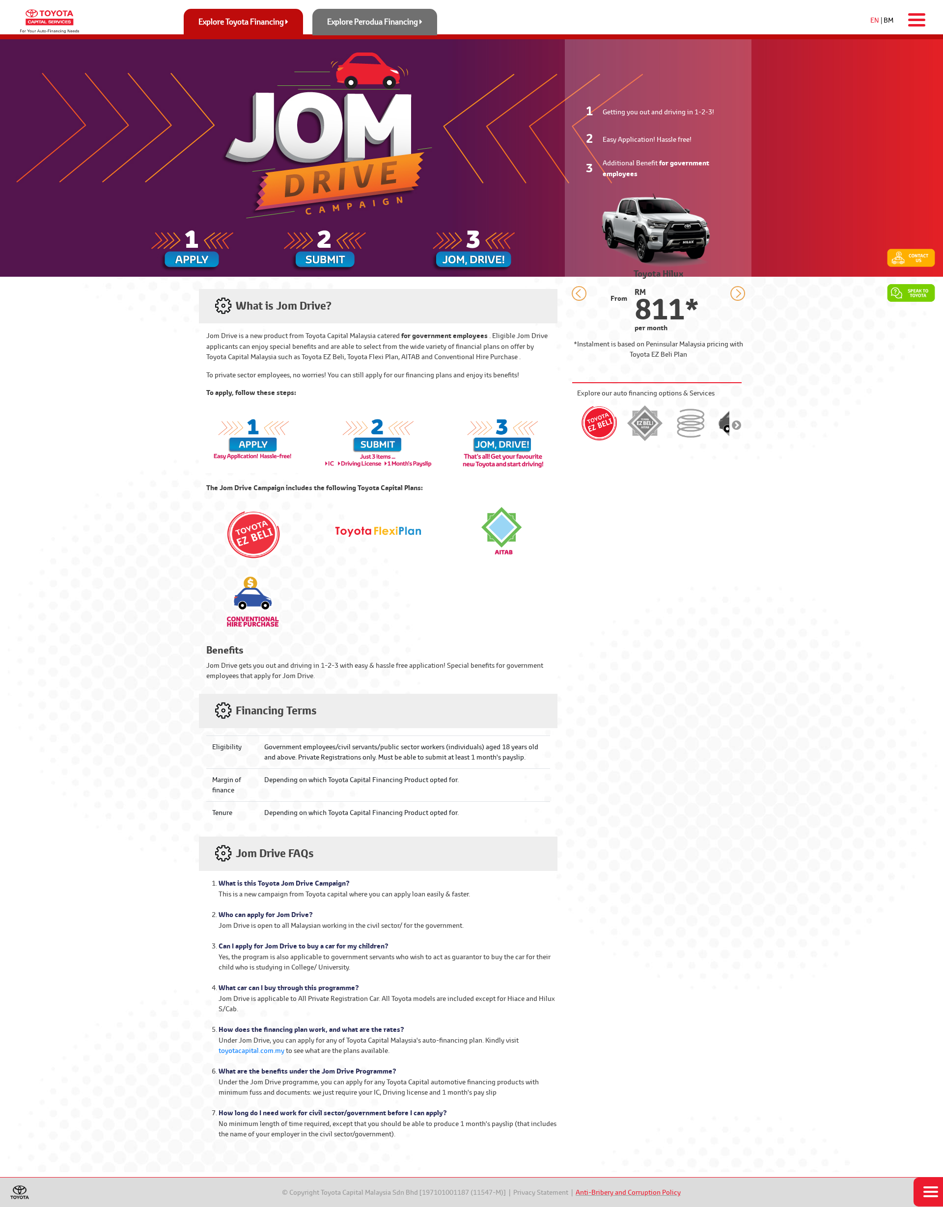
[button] (579, 295)
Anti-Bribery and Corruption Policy (628, 1192)
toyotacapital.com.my (251, 1050)
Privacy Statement (540, 1192)
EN (874, 20)
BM (888, 20)
